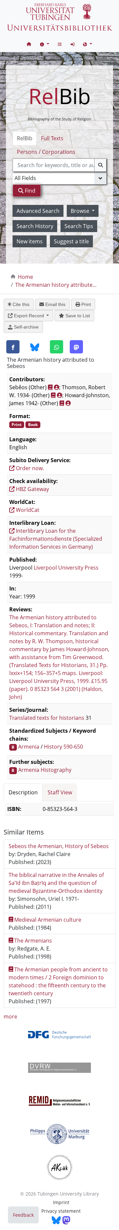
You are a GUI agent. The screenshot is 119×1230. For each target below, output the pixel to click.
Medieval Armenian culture (47, 919)
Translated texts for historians (46, 717)
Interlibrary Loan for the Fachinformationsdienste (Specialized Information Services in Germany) (55, 538)
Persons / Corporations (46, 151)
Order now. (29, 468)
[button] (45, 44)
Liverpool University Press (66, 567)
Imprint (61, 1202)
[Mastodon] (76, 346)
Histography (56, 769)
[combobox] (59, 165)
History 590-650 (63, 746)
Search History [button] (35, 226)
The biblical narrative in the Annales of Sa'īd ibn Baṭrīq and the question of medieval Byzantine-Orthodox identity (56, 882)
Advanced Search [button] (38, 211)
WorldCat (27, 510)
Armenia (28, 746)
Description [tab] (23, 792)
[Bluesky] (34, 347)
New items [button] (30, 241)
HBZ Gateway (32, 489)
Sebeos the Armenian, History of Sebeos (59, 846)
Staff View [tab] (60, 792)
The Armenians (33, 940)
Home (25, 276)
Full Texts (52, 138)
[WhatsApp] (56, 346)
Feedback (23, 1215)
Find (29, 190)
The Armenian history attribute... (56, 284)
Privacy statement (61, 1211)
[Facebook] (13, 346)
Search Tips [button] (78, 226)
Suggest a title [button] (71, 241)
